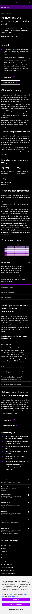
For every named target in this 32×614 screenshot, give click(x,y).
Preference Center (6, 545)
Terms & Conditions (7, 567)
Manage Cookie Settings (16, 609)
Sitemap (3, 561)
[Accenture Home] (16, 2)
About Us (4, 551)
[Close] (30, 578)
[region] (16, 595)
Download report (6, 7)
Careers (3, 548)
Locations (4, 558)
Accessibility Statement (8, 573)
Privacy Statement (6, 564)
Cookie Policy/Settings (7, 570)
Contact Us (4, 555)
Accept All (16, 599)
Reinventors (5, 120)
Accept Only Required (16, 604)
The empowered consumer (14, 464)
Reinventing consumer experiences (16, 461)
